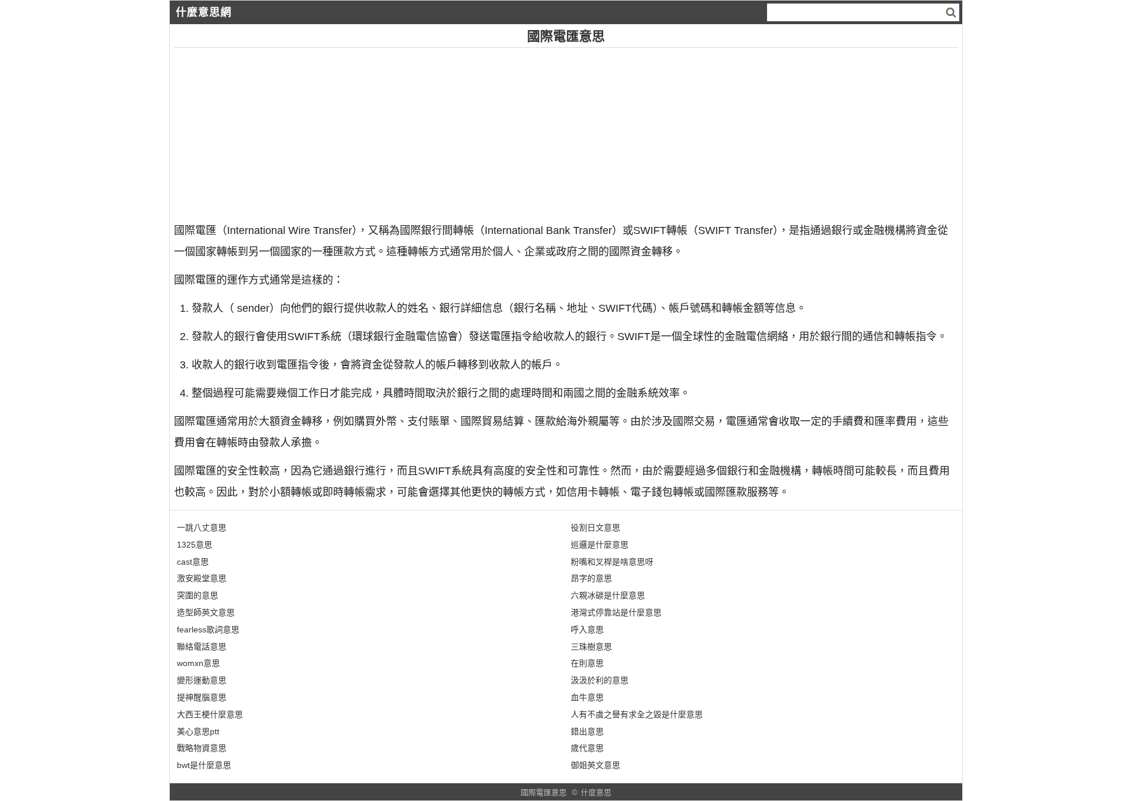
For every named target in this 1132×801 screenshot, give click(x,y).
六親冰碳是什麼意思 (608, 595)
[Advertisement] (527, 130)
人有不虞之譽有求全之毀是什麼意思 (637, 714)
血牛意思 (587, 697)
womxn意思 (198, 663)
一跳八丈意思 (201, 527)
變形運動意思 (201, 680)
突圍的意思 (197, 595)
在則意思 (587, 663)
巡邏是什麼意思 (599, 544)
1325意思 (194, 544)
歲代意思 (587, 748)
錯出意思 (587, 731)
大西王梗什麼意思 (210, 714)
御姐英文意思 (595, 765)
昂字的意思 (591, 578)
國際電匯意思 (544, 792)
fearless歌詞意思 (208, 629)
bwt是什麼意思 (204, 765)
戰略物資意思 (201, 748)
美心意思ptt (198, 731)
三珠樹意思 (591, 646)
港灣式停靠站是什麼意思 (616, 612)
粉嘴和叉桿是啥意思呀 (612, 561)
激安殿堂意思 (201, 578)
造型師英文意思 (206, 612)
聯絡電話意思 (201, 646)
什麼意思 (596, 792)
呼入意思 (587, 629)
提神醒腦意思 (201, 697)
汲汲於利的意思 (599, 680)
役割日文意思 (595, 527)
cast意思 (193, 561)
